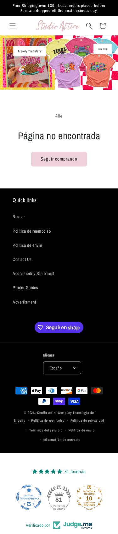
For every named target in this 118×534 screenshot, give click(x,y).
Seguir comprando (59, 159)
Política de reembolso (32, 231)
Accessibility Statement (33, 273)
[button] (13, 26)
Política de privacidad (87, 420)
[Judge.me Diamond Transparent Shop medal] (29, 497)
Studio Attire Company (54, 412)
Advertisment (24, 302)
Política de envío (27, 245)
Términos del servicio (46, 430)
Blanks (102, 49)
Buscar (19, 216)
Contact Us (22, 259)
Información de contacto (62, 439)
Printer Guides (25, 287)
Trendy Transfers (29, 51)
